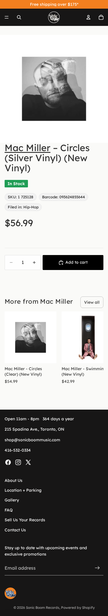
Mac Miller (27, 147)
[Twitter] (28, 462)
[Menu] (6, 17)
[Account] (88, 17)
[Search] (19, 17)
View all (92, 302)
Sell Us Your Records (25, 519)
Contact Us (15, 529)
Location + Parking (23, 490)
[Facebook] (8, 462)
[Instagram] (18, 462)
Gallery (12, 500)
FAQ (9, 510)
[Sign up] (97, 568)
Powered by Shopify (78, 607)
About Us (13, 480)
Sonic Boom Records (42, 607)
